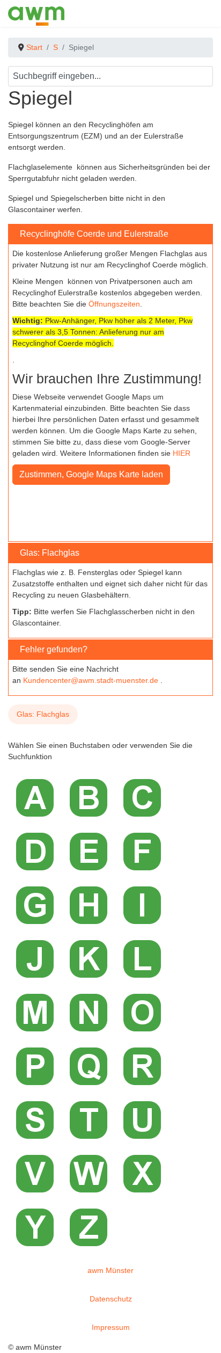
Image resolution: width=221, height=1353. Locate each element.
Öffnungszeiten (114, 304)
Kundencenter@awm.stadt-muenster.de (90, 680)
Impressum (111, 1327)
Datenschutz (111, 1298)
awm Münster (110, 1270)
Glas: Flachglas (43, 714)
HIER (181, 453)
